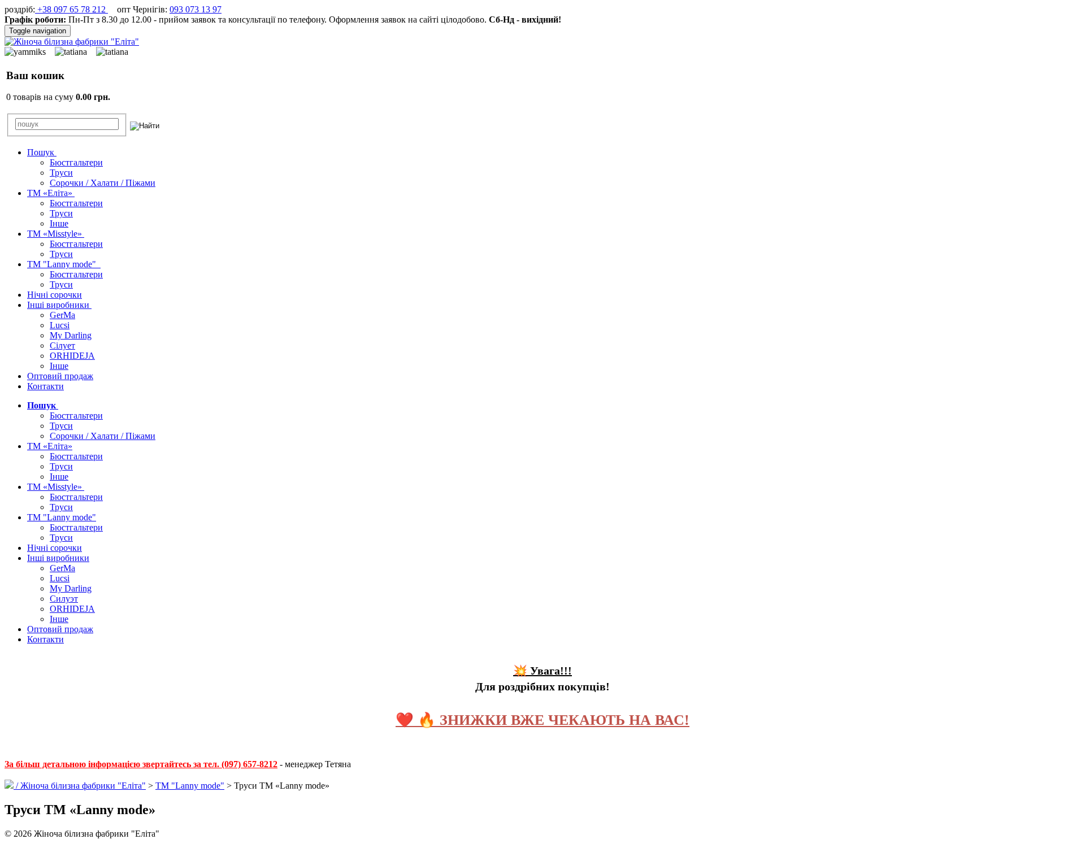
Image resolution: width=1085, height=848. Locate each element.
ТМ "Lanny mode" (64, 264)
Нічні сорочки (54, 294)
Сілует (62, 345)
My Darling (71, 335)
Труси (61, 172)
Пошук (42, 152)
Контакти (45, 386)
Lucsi (60, 325)
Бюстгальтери (76, 162)
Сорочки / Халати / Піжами (102, 183)
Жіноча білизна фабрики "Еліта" (83, 785)
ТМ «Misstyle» (55, 233)
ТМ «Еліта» (51, 193)
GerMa (62, 315)
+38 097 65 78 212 (71, 9)
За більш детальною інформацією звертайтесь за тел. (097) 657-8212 (141, 764)
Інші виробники (59, 305)
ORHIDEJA (72, 355)
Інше (59, 223)
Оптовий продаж (60, 376)
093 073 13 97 (196, 9)
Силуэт (64, 598)
